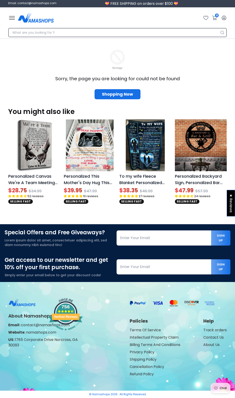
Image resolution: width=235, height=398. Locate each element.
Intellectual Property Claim (154, 337)
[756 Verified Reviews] (66, 332)
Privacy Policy (142, 352)
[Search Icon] (222, 32)
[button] (17, 196)
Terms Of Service (145, 330)
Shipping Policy (143, 359)
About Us (211, 344)
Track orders (215, 330)
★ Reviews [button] (231, 203)
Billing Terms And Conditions (155, 344)
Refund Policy (142, 374)
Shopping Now (117, 94)
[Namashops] (35, 18)
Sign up (221, 238)
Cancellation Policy (147, 366)
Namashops (101, 394)
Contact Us (213, 337)
